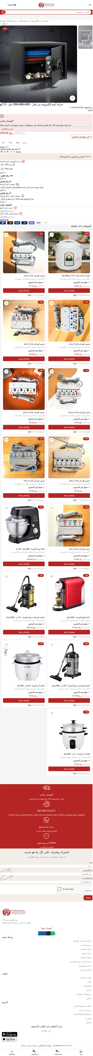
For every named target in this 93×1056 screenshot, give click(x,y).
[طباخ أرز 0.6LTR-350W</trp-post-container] (24, 662)
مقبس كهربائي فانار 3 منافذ (34, 275)
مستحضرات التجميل (84, 994)
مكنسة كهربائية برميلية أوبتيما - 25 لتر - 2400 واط (71, 685)
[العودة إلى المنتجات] (4, 24)
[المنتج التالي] (1, 24)
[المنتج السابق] (7, 24)
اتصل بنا (88, 1018)
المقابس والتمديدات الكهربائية (25, 279)
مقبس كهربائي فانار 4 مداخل (79, 412)
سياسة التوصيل (85, 957)
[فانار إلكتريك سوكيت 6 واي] (24, 457)
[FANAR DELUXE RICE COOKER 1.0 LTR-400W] (69, 252)
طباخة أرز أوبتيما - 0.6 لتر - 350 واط (31, 685)
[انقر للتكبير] (72, 98)
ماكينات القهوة (75, 620)
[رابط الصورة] (14, 912)
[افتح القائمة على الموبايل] (90, 4)
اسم (91, 862)
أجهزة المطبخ (76, 279)
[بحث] (4, 12)
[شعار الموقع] (46, 4)
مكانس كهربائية (18, 620)
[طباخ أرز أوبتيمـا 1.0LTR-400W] (69, 730)
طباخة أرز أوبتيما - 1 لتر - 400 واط (77, 754)
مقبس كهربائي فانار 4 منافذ (79, 549)
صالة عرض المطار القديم (82, 1006)
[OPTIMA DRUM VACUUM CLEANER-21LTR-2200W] (24, 594)
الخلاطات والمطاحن (27, 552)
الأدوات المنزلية (85, 977)
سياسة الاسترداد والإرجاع (82, 941)
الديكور (88, 990)
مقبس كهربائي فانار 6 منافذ (34, 480)
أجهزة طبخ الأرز (64, 279)
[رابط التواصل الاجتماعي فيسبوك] (13, 151)
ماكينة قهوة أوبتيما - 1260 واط (78, 617)
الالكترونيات (34, 21)
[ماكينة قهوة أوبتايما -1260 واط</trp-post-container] (69, 594)
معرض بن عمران (85, 1010)
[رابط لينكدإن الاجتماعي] (4, 151)
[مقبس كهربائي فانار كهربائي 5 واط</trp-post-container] (69, 457)
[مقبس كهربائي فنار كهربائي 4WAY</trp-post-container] (69, 389)
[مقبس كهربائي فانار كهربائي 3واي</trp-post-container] (24, 252)
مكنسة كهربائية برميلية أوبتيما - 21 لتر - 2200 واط (26, 617)
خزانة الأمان (23, 21)
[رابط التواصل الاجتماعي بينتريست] (7, 151)
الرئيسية (45, 21)
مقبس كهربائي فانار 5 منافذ (79, 480)
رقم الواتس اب (87, 878)
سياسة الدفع (86, 953)
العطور (88, 998)
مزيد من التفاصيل (7, 211)
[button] (74, 64)
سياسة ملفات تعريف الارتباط (80, 961)
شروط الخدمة (86, 945)
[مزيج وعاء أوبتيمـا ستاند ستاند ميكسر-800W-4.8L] (24, 526)
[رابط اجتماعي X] (10, 151)
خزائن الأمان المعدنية (8, 21)
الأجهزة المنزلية (30, 620)
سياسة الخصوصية (85, 966)
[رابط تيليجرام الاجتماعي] (1, 151)
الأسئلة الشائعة (86, 970)
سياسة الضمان (86, 949)
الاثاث (89, 982)
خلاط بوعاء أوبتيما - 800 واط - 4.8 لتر (30, 549)
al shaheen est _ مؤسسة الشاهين (52, 1045)
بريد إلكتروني (88, 870)
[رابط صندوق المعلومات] (46, 792)
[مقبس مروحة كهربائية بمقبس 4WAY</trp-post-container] (69, 526)
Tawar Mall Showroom (82, 1014)
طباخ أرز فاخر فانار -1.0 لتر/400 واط (76, 275)
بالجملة (88, 1022)
